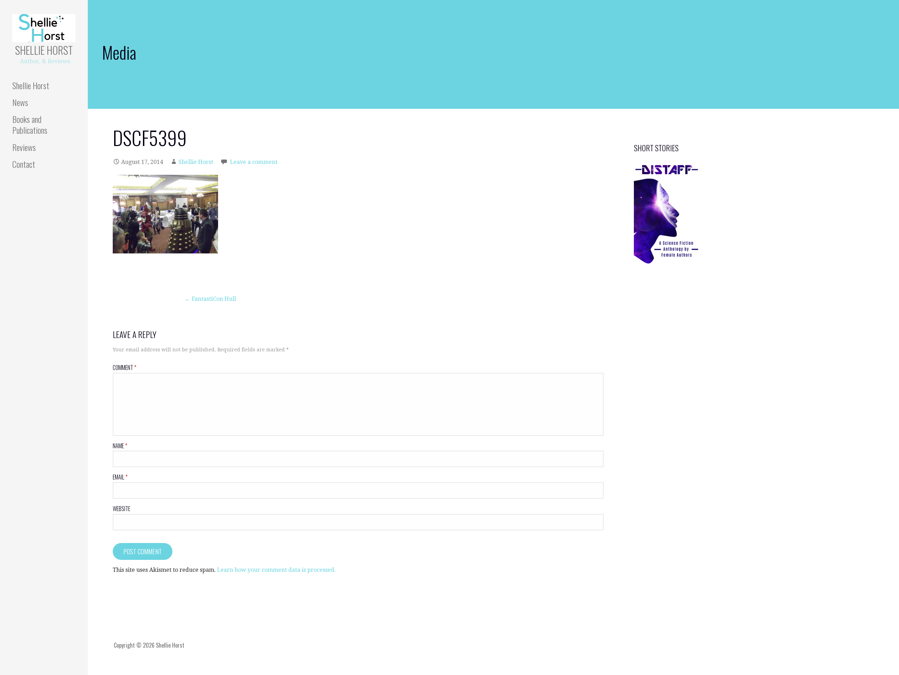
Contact (23, 164)
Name (120, 446)
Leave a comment (253, 162)
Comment (124, 367)
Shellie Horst (44, 50)
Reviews (24, 147)
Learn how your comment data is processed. (276, 570)
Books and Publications (29, 124)
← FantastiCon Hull (210, 299)
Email (120, 477)
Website (121, 508)
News (20, 102)
